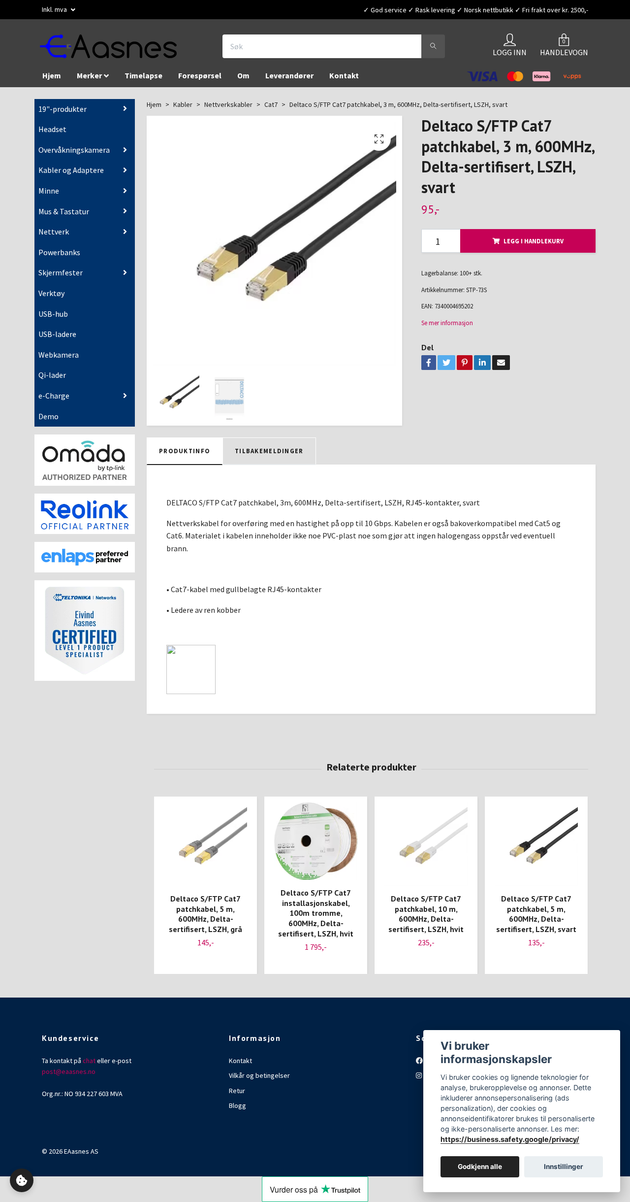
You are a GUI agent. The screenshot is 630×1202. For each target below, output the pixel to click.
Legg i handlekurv (534, 246)
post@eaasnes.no (68, 1076)
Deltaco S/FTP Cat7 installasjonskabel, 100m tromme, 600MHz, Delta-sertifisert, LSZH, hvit (315, 918)
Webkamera (58, 360)
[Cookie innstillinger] (21, 1180)
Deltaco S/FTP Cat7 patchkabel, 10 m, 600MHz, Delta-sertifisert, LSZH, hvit (426, 919)
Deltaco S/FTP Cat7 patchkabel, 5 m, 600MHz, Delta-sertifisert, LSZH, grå (205, 919)
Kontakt (344, 80)
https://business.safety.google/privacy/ (510, 1139)
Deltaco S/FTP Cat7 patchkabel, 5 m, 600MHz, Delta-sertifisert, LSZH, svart (536, 919)
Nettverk (53, 236)
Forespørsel (199, 80)
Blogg (237, 1110)
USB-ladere (57, 339)
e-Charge (53, 400)
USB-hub (53, 319)
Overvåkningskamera (74, 155)
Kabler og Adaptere (71, 175)
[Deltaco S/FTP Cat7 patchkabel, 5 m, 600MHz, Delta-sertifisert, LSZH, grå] (205, 849)
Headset (52, 134)
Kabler (182, 109)
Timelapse (143, 80)
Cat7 (271, 109)
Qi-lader (52, 380)
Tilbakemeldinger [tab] (269, 456)
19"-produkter (62, 114)
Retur (237, 1095)
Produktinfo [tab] (184, 456)
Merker (89, 80)
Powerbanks (59, 257)
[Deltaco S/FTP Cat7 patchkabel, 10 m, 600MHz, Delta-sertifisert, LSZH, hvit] (426, 849)
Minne (48, 195)
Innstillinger (563, 1167)
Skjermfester (60, 277)
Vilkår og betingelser (259, 1080)
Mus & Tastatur (63, 216)
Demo (48, 421)
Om (243, 80)
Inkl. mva (55, 9)
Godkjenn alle (480, 1167)
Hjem (51, 80)
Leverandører (289, 80)
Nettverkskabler (228, 109)
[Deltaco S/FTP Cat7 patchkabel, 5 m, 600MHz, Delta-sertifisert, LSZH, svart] (536, 849)
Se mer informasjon (447, 328)
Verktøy (51, 298)
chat (89, 1065)
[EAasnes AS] (121, 48)
